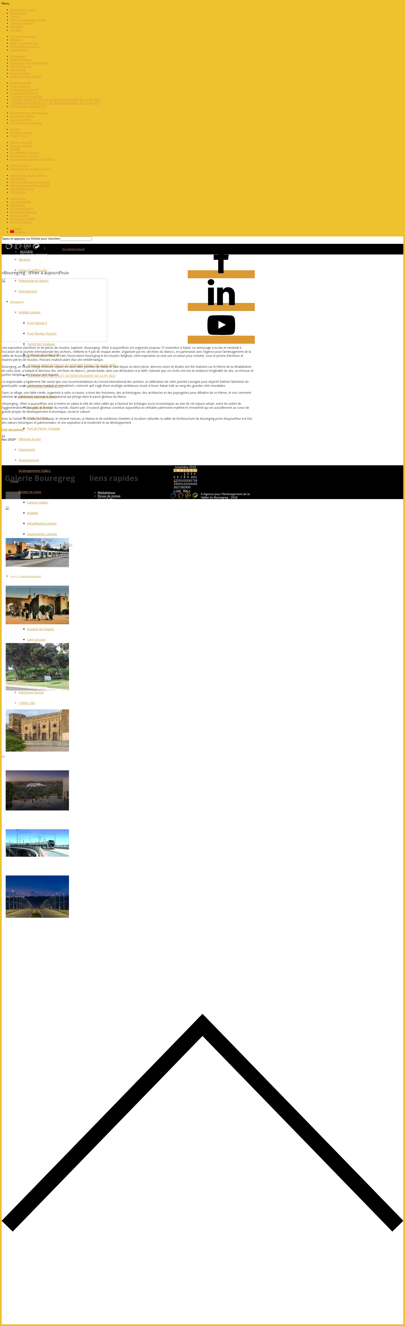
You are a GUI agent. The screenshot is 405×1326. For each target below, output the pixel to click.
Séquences (17, 178)
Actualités (16, 26)
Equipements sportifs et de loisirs (32, 159)
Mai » (186, 490)
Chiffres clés (18, 192)
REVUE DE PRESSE (33, 255)
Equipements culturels (25, 155)
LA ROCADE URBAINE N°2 (28, 106)
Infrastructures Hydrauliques (29, 63)
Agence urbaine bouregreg (28, 20)
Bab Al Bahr (18, 205)
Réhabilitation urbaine (24, 152)
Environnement (20, 73)
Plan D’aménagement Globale (30, 185)
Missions (16, 39)
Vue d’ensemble (20, 202)
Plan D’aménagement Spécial (30, 182)
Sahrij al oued (19, 215)
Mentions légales (109, 506)
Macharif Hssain (21, 222)
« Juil (177, 490)
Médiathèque (106, 492)
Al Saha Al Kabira (21, 208)
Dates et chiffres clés (24, 43)
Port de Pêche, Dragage (26, 123)
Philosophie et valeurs (24, 46)
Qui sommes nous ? (23, 9)
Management (19, 50)
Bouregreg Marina (22, 116)
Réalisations (18, 13)
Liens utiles (105, 502)
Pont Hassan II (20, 86)
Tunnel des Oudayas (24, 93)
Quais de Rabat (20, 119)
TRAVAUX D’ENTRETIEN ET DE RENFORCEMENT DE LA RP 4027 (55, 103)
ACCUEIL (26, 251)
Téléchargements (22, 23)
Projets (14, 16)
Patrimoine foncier (22, 188)
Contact (103, 509)
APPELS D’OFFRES (33, 258)
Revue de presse (109, 496)
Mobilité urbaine (20, 59)
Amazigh (20, 231)
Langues (16, 30)
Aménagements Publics (26, 76)
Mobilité (15, 149)
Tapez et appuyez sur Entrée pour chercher (31, 238)
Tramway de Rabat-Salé (26, 96)
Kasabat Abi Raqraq (23, 212)
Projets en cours (21, 132)
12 (175, 480)
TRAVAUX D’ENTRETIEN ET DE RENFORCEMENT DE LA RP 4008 (55, 99)
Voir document (13, 430)
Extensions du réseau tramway (30, 169)
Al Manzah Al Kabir (22, 218)
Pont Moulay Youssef (24, 89)
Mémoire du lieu (21, 66)
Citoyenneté (18, 69)
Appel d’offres (107, 499)
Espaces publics (21, 145)
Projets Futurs (19, 165)
